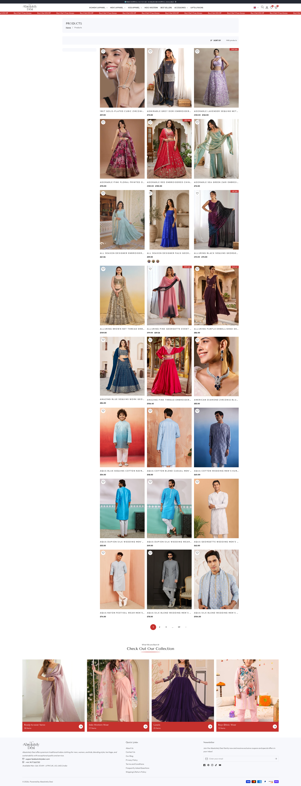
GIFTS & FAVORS (196, 7)
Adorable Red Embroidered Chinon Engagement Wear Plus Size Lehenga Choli (169, 182)
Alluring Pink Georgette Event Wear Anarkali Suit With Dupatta (169, 329)
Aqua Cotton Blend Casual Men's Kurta (169, 471)
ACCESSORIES (180, 7)
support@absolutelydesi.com (37, 759)
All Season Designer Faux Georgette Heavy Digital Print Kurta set (169, 253)
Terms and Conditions (135, 764)
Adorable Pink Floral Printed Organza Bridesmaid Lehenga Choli (122, 182)
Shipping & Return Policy (136, 772)
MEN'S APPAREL (116, 7)
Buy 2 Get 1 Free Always (45, 13)
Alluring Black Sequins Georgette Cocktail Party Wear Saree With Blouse (216, 253)
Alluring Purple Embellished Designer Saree (216, 329)
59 (179, 627)
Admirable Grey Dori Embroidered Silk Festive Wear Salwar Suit (169, 111)
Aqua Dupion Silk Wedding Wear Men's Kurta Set (169, 542)
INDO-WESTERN (151, 7)
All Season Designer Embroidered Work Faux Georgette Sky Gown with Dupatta (122, 253)
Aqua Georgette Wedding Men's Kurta (216, 542)
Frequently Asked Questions (137, 768)
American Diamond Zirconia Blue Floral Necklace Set (216, 400)
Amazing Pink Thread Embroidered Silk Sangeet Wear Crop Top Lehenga (169, 400)
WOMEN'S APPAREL (97, 7)
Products (78, 27)
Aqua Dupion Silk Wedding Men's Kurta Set (122, 542)
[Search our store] (263, 7)
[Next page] (185, 627)
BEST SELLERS (166, 7)
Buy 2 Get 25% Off (24, 13)
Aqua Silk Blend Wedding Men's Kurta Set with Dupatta (216, 613)
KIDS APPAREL (134, 7)
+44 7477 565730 (32, 762)
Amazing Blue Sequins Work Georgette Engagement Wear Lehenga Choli (122, 399)
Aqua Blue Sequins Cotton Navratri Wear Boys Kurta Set (122, 471)
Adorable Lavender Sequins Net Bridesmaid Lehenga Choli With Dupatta (216, 111)
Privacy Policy (132, 760)
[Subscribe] (276, 758)
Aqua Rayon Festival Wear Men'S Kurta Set (122, 613)
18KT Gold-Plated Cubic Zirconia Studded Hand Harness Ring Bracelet (122, 111)
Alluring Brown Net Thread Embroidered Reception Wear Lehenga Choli (122, 329)
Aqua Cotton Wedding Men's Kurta (216, 471)
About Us (129, 748)
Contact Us (130, 752)
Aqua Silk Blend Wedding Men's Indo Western (169, 613)
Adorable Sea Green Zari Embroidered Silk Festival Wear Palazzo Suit (216, 182)
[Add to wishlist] (103, 51)
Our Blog (129, 756)
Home (68, 27)
